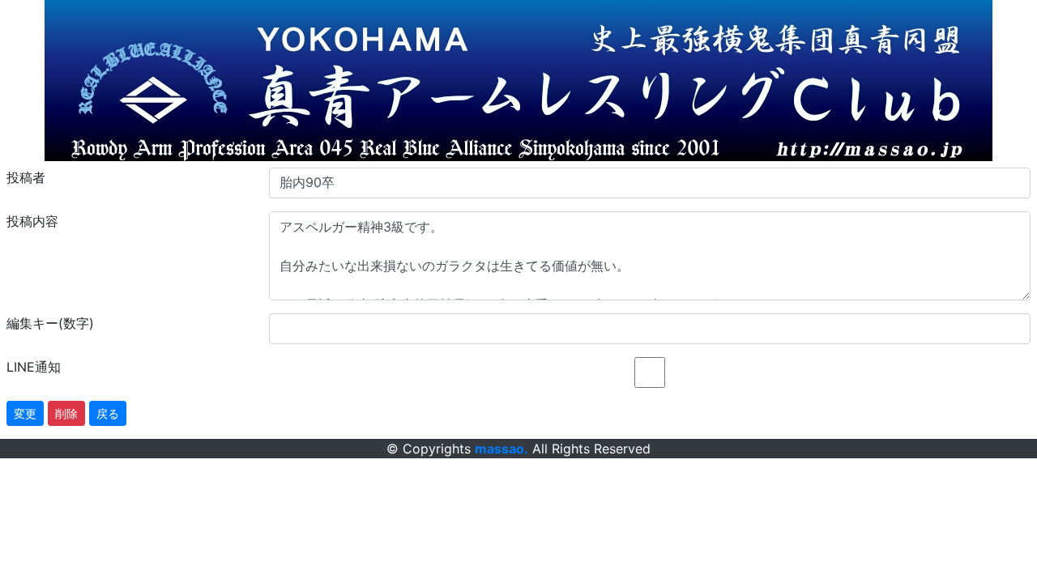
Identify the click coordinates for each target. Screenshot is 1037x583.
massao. (501, 448)
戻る (107, 413)
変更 (25, 413)
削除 (66, 413)
